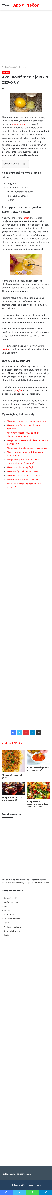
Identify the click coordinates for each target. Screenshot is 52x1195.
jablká (26, 218)
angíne (18, 390)
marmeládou (18, 124)
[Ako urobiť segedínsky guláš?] (13, 761)
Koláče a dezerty (11, 902)
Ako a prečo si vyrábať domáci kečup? (38, 768)
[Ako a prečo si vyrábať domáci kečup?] (38, 757)
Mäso (6, 906)
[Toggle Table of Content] (23, 164)
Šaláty (6, 935)
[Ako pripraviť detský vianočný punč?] (13, 788)
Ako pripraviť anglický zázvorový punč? (27, 448)
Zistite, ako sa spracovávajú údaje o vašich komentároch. (25, 882)
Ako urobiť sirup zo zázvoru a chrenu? (26, 475)
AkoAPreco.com (10, 67)
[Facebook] (13, 732)
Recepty (22, 67)
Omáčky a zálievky (12, 919)
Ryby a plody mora (12, 931)
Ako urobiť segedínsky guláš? (12, 776)
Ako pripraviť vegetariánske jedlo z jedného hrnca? (37, 804)
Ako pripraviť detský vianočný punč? (12, 798)
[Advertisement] (26, 38)
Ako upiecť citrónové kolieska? (22, 479)
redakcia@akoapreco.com (20, 1174)
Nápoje (7, 910)
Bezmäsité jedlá (10, 898)
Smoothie (10, 914)
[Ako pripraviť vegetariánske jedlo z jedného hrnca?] (38, 790)
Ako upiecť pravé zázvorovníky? (23, 471)
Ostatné (7, 923)
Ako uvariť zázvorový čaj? (20, 467)
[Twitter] (19, 732)
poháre (5, 349)
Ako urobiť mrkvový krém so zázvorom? (27, 421)
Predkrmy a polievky (12, 927)
